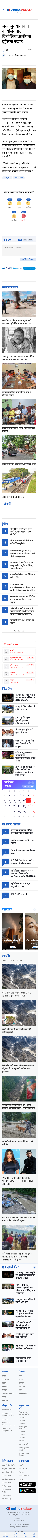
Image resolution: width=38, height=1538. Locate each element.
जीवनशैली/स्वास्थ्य (8, 1394)
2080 (23, 1418)
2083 (23, 1438)
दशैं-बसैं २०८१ (6, 1499)
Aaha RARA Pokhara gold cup (8, 1424)
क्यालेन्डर (8, 782)
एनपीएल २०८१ (7, 1410)
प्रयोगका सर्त (23, 1469)
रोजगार (21, 1383)
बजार (20, 1376)
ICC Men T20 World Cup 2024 (8, 1414)
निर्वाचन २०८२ (6, 1486)
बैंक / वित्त (22, 1387)
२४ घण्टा (4, 960)
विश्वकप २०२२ (6, 1496)
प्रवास (4, 1397)
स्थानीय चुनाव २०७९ (8, 1479)
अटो (20, 1390)
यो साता (12, 960)
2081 (23, 1420)
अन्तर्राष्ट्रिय (5, 1401)
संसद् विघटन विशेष (8, 1472)
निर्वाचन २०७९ (6, 1483)
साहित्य (4, 1383)
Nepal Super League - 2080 (7, 1429)
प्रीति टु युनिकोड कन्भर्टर (24, 1449)
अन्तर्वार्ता (4, 1387)
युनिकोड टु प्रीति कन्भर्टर (24, 1455)
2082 (23, 1423)
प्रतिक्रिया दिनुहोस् (28, 259)
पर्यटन (21, 1380)
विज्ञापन (21, 1472)
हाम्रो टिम (21, 1465)
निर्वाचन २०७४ (6, 1476)
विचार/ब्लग (5, 1380)
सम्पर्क (21, 1479)
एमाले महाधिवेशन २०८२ (7, 1491)
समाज (4, 1376)
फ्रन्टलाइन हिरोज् (24, 1444)
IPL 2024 (5, 1419)
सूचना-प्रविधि (23, 1394)
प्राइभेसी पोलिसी (24, 1476)
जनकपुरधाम (7, 177)
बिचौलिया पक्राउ (19, 177)
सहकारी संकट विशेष (8, 1465)
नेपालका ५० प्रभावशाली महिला (24, 1413)
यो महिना (19, 960)
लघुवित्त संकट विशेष (8, 1469)
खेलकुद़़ (4, 1390)
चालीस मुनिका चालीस (23, 1428)
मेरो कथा (21, 1441)
